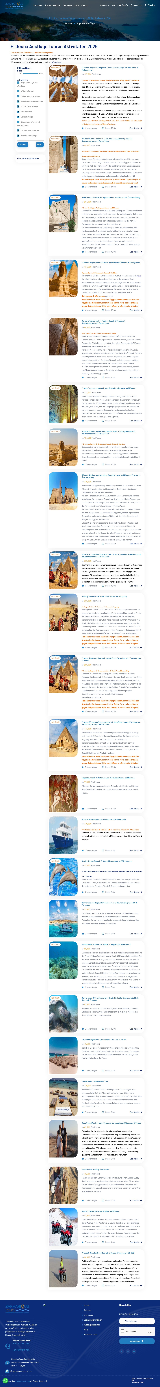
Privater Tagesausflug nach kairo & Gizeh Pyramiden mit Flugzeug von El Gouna (111, 659)
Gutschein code (90, 1334)
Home (68, 23)
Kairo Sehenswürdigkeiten (28, 158)
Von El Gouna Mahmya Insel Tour (95, 1081)
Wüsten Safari (26, 91)
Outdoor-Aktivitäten (29, 130)
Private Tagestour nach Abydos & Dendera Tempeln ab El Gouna (108, 388)
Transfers (67, 5)
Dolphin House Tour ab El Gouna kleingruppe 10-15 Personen (107, 861)
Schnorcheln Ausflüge (30, 96)
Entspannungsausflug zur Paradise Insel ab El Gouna (104, 1039)
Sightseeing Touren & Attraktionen (28, 124)
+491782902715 (21, 1350)
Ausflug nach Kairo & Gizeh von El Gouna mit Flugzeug (104, 596)
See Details (135, 128)
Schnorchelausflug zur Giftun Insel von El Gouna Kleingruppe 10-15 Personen (109, 904)
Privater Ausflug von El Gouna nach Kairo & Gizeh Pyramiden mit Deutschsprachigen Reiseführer (108, 432)
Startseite (37, 5)
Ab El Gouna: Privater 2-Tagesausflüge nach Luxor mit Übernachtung (111, 197)
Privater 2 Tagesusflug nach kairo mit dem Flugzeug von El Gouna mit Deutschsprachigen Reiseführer (111, 723)
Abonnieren (135, 1341)
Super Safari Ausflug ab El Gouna (95, 1169)
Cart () (124, 5)
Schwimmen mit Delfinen (31, 101)
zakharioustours (23, 1381)
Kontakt (84, 5)
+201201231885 (21, 1343)
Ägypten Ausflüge (86, 23)
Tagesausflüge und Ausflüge (27, 84)
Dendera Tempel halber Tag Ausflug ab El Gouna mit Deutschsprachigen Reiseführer (103, 322)
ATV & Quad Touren (29, 106)
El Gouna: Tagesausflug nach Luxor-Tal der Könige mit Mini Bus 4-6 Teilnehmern (110, 68)
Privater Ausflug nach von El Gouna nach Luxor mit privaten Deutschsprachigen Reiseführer (107, 139)
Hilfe (76, 5)
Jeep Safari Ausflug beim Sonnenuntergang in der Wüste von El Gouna (111, 1123)
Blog (86, 1330)
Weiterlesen (57, 62)
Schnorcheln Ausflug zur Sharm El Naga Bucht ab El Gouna (106, 944)
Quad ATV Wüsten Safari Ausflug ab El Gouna (100, 1211)
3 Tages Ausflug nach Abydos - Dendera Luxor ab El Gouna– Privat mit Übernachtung (111, 476)
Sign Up (151, 5)
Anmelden (138, 5)
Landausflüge (26, 117)
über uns (87, 1310)
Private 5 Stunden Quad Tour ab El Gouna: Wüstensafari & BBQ (108, 1253)
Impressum (88, 1315)
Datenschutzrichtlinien (93, 1320)
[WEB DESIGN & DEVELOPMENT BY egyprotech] (138, 1383)
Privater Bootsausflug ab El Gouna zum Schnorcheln (104, 819)
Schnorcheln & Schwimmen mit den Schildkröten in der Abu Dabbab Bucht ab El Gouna (110, 999)
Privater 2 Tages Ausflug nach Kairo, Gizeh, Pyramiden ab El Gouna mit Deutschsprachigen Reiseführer (111, 555)
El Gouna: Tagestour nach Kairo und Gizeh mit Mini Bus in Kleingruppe (111, 262)
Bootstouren (26, 112)
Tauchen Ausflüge (28, 136)
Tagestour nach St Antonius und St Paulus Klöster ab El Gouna (108, 778)
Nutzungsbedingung (92, 1325)
